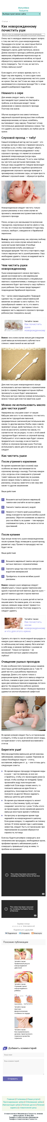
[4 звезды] (19, 926)
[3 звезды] (17, 926)
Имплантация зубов (11, 1105)
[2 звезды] (15, 926)
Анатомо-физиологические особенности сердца (22, 1011)
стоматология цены (28, 1108)
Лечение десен (28, 1105)
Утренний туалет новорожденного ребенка (20, 988)
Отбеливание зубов (34, 1102)
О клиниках (21, 1099)
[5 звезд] (21, 926)
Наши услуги (33, 1099)
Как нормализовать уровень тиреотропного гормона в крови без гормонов (23, 1035)
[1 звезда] (13, 926)
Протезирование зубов (13, 1102)
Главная (10, 1099)
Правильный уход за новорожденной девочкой (22, 966)
